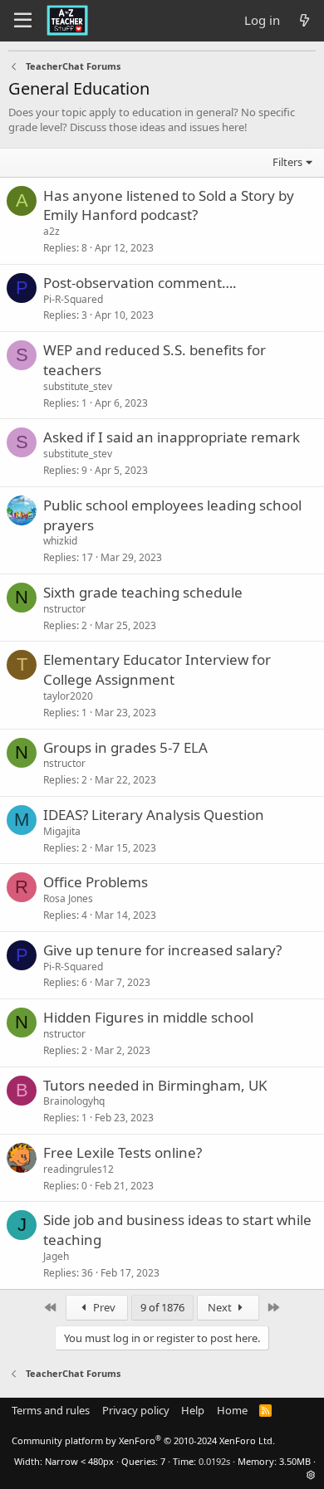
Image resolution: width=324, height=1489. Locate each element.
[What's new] (304, 20)
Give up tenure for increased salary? (162, 949)
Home (232, 1410)
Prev (103, 1307)
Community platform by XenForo (143, 1440)
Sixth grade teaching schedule (143, 592)
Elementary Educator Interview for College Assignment (157, 669)
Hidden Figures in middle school (148, 1017)
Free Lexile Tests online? (122, 1152)
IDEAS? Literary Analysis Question (153, 814)
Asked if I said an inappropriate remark (171, 437)
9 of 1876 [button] (162, 1307)
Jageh (56, 1256)
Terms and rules (51, 1410)
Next (221, 1307)
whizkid (60, 541)
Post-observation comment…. (140, 282)
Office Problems (95, 881)
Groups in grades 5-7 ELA (125, 747)
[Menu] (22, 20)
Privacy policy (135, 1410)
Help (192, 1410)
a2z (51, 231)
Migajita (62, 831)
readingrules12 (78, 1169)
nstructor (64, 609)
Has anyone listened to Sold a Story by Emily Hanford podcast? (168, 205)
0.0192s (214, 1461)
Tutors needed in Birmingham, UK (155, 1085)
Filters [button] (287, 161)
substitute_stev (77, 386)
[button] (311, 1474)
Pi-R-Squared (73, 299)
